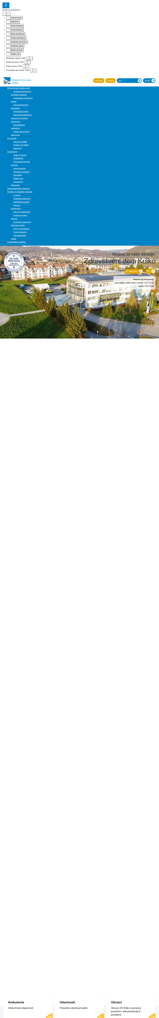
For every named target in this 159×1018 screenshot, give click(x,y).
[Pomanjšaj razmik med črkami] (31, 70)
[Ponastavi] (4, 14)
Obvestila (99, 80)
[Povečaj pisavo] (29, 62)
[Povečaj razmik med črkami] (34, 70)
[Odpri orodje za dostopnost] (6, 5)
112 (148, 271)
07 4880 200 (132, 271)
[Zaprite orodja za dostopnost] (8, 14)
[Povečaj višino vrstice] (27, 66)
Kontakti (110, 80)
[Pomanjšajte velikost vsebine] (27, 58)
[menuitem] (20, 88)
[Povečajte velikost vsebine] (31, 58)
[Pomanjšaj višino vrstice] (23, 66)
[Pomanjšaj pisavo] (25, 62)
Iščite (139, 80)
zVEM (147, 80)
